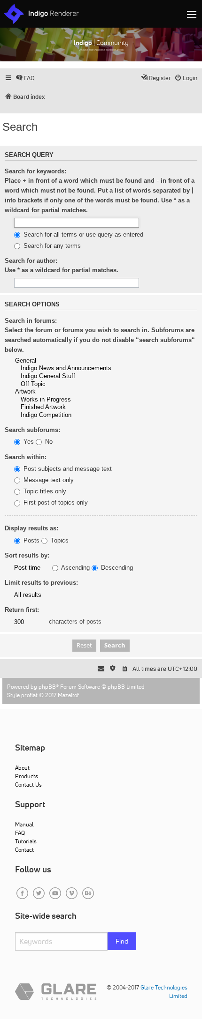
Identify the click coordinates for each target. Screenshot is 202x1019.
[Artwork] (75, 392)
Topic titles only (44, 491)
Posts (30, 540)
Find (122, 941)
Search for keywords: (35, 171)
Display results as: (31, 528)
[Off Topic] (75, 384)
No (48, 442)
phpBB (47, 687)
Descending (116, 568)
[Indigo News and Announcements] (75, 368)
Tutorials (26, 841)
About (22, 768)
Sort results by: (27, 555)
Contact (24, 850)
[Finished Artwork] (75, 407)
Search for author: (31, 261)
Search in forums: (31, 321)
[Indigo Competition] (75, 415)
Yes (28, 442)
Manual (24, 824)
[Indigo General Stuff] (75, 376)
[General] (75, 361)
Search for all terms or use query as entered (82, 234)
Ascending (75, 568)
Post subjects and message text (67, 469)
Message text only (48, 480)
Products (26, 776)
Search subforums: (32, 430)
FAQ (20, 833)
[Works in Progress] (75, 400)
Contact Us (28, 784)
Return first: (22, 610)
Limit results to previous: (41, 583)
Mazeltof (68, 695)
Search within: (26, 457)
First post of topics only (55, 502)
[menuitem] (25, 78)
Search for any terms (51, 246)
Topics (59, 540)
